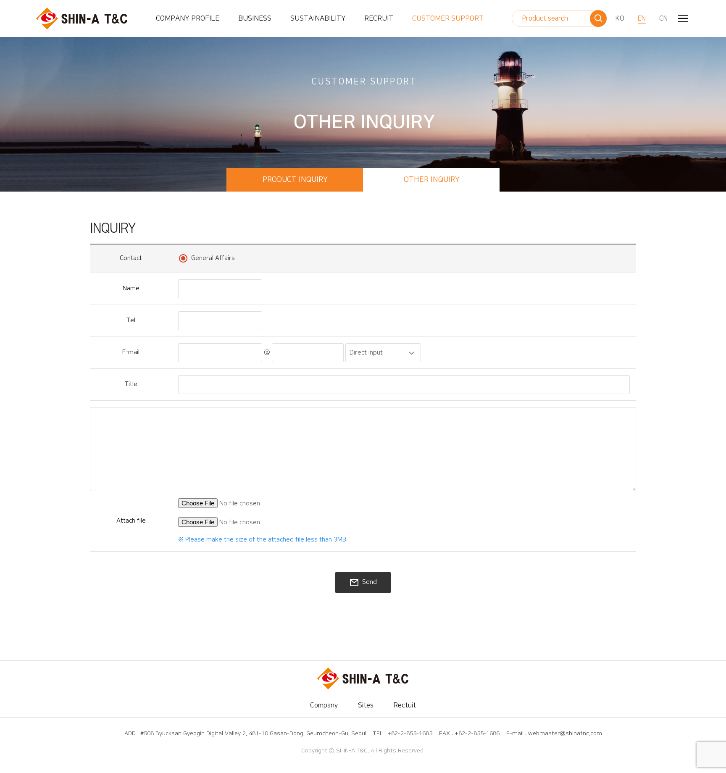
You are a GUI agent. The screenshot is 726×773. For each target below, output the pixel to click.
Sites (366, 705)
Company (324, 705)
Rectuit (405, 705)
